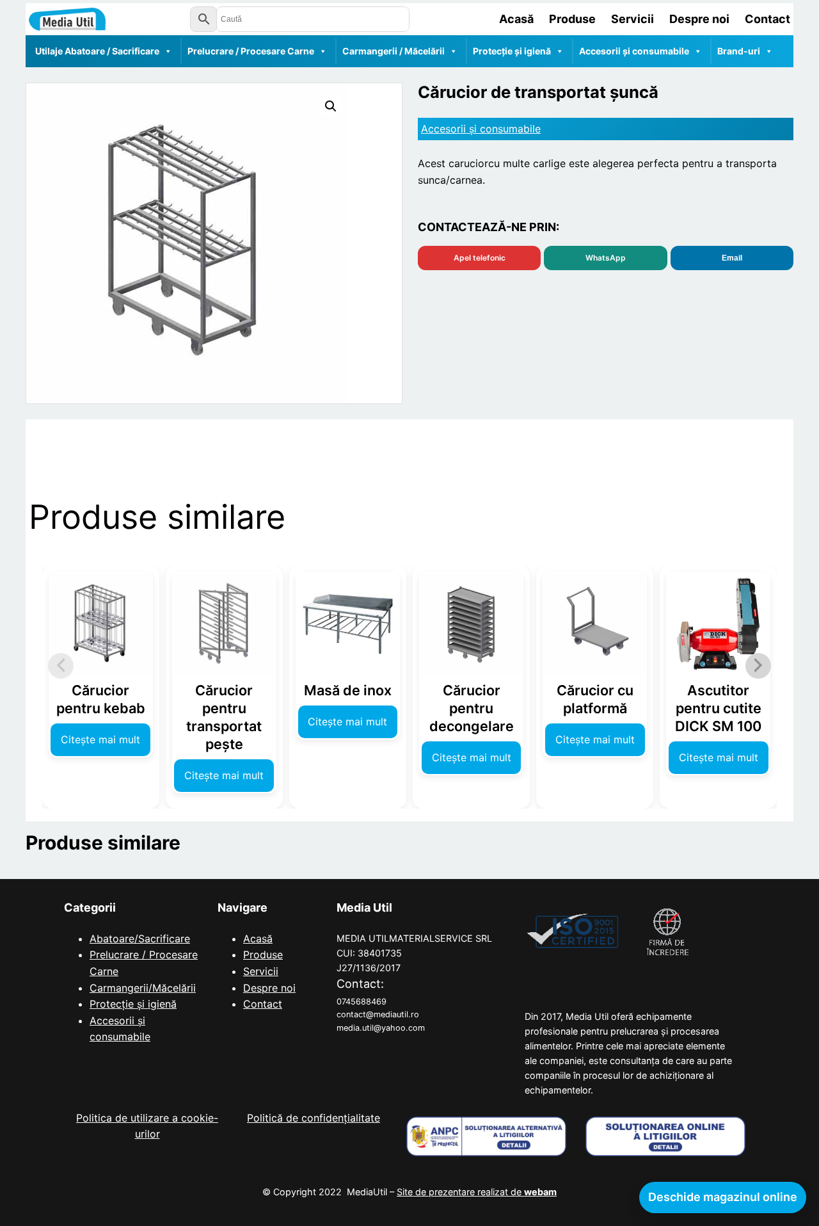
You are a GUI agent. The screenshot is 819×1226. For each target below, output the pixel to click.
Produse (263, 954)
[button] (330, 106)
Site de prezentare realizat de (477, 1191)
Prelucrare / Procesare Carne (250, 50)
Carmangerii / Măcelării (393, 50)
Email (732, 258)
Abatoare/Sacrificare (140, 938)
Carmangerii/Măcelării (143, 987)
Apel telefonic (479, 257)
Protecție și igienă (512, 50)
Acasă (258, 938)
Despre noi (269, 987)
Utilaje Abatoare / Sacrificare (97, 50)
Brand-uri (738, 50)
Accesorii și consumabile (634, 50)
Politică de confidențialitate (313, 1117)
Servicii (260, 971)
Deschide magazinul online (722, 1197)
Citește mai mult (100, 739)
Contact (262, 1003)
